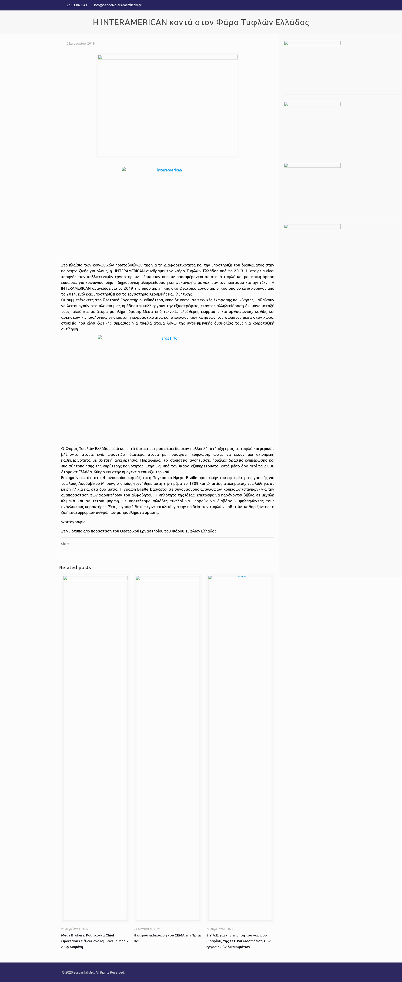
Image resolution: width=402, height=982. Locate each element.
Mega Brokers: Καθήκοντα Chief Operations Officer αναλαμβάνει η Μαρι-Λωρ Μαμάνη (94, 941)
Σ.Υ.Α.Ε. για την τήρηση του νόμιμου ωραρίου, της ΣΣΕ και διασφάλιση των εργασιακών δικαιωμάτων (238, 941)
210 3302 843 (77, 5)
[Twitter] (331, 5)
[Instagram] (337, 5)
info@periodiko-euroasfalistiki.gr (117, 5)
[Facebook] (325, 5)
